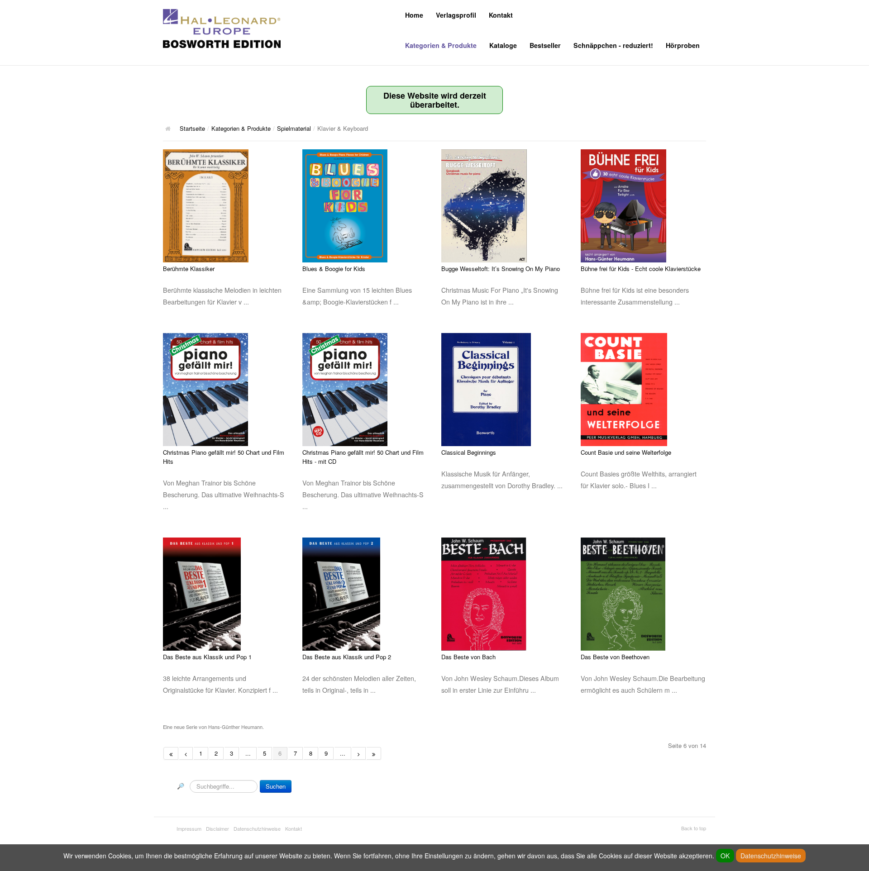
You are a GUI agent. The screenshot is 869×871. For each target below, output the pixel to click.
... (248, 753)
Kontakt (501, 14)
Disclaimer (217, 828)
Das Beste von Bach (468, 656)
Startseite (192, 128)
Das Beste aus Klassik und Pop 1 (207, 656)
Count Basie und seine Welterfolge (626, 452)
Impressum (189, 828)
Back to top (693, 828)
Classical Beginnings (468, 452)
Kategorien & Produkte (441, 45)
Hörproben (683, 45)
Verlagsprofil (456, 14)
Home (414, 14)
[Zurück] (186, 753)
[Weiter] (359, 753)
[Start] (170, 753)
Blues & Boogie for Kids (333, 268)
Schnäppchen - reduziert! (613, 45)
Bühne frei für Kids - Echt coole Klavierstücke (641, 268)
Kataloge (503, 45)
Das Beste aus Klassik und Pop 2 (346, 656)
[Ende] (374, 753)
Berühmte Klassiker (189, 268)
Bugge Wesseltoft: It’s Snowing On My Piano (500, 268)
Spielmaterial (294, 128)
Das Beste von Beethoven (615, 656)
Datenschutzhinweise (257, 828)
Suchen (276, 786)
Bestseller (545, 45)
